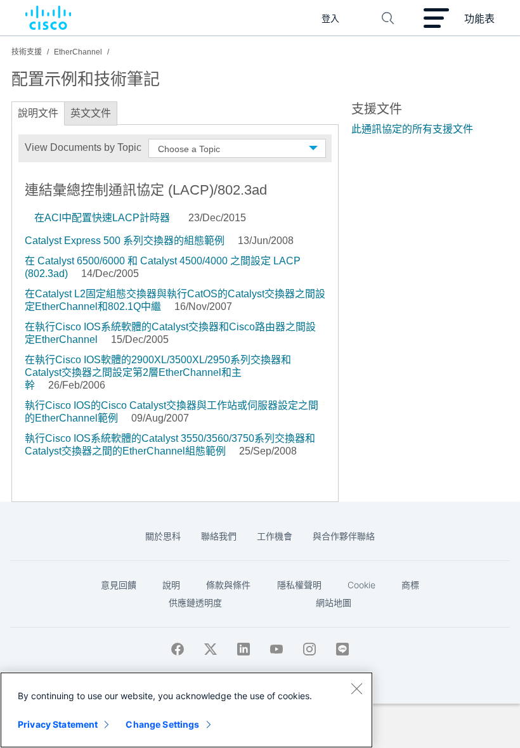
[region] (186, 710)
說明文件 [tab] (38, 113)
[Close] (356, 688)
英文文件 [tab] (90, 113)
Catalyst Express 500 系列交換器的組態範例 (124, 240)
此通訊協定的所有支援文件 (412, 129)
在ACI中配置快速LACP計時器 (102, 217)
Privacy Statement (58, 724)
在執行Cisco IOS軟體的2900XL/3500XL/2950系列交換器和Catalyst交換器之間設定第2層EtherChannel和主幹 (158, 372)
